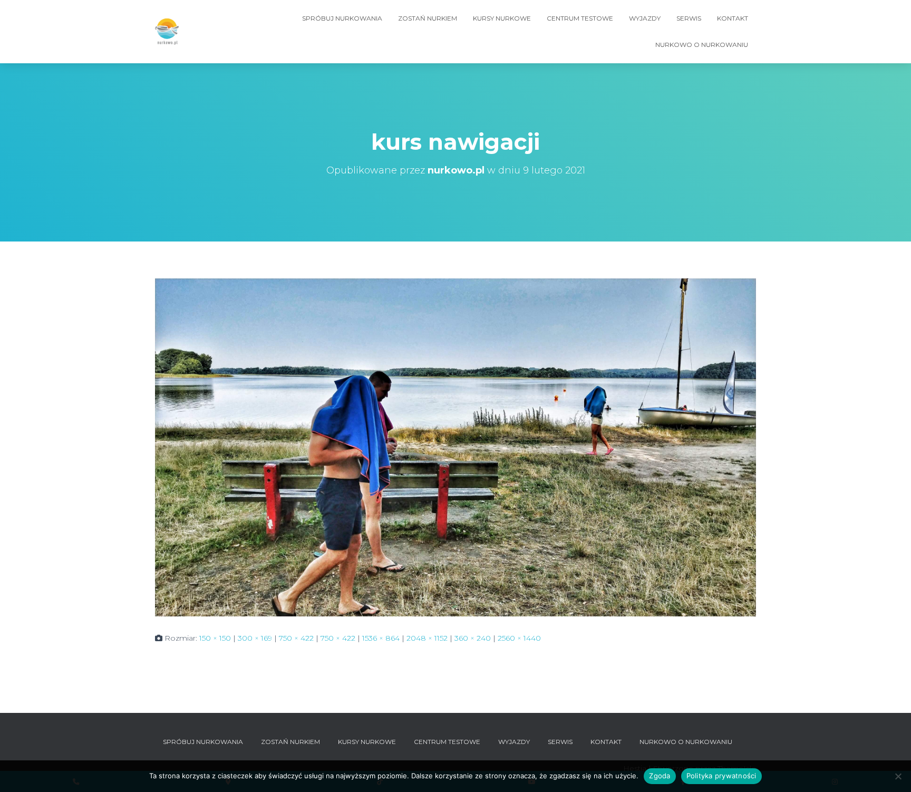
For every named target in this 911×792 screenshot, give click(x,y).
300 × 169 (255, 638)
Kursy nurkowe (502, 18)
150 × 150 (215, 638)
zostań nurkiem (427, 18)
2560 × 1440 (519, 638)
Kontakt (732, 18)
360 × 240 (472, 638)
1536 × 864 (381, 638)
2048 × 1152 (427, 638)
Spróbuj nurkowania (342, 18)
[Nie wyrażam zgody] (898, 776)
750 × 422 (296, 638)
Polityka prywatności (721, 775)
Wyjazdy (645, 18)
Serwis (688, 18)
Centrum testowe (580, 18)
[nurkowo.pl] (167, 31)
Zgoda (659, 775)
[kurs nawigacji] (455, 446)
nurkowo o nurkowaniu (701, 45)
